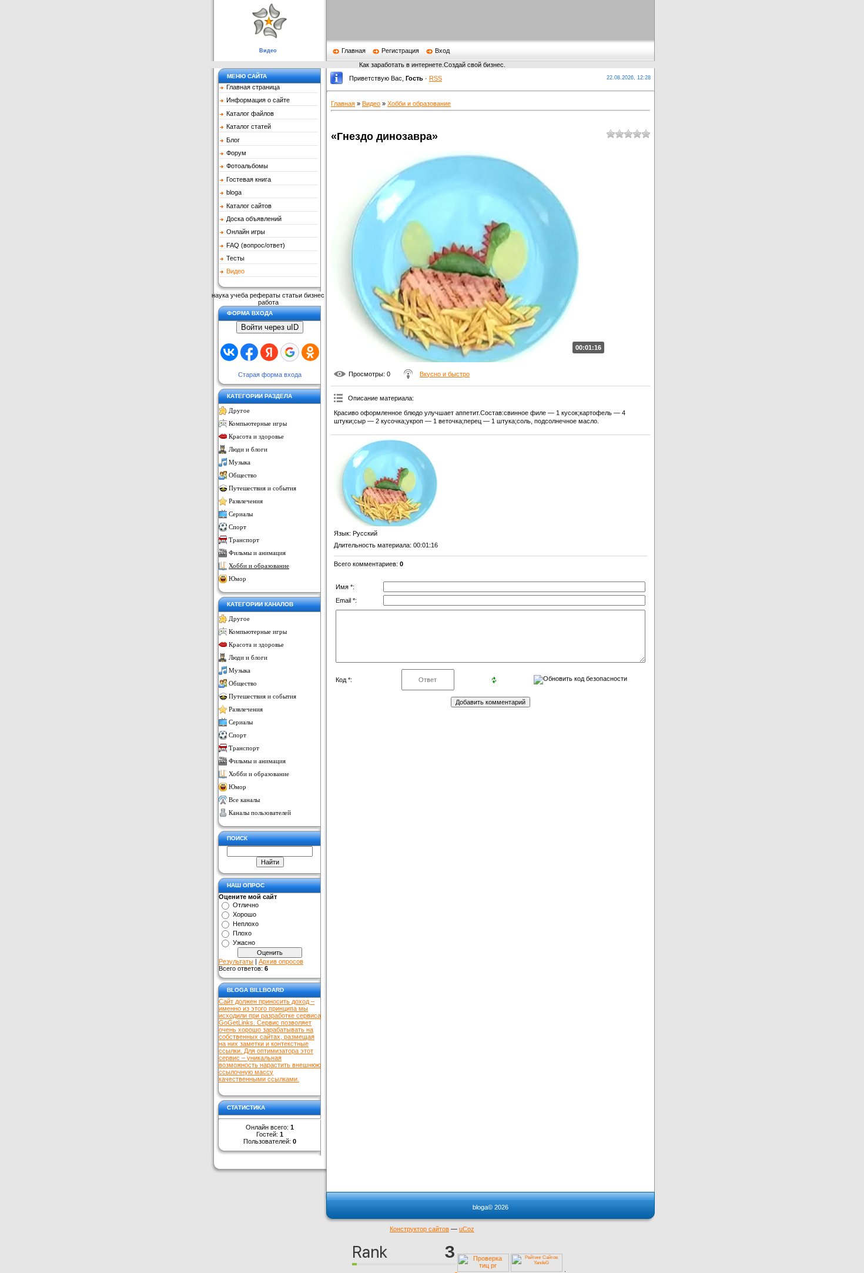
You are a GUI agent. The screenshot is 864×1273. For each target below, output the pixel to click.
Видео (371, 103)
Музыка (239, 462)
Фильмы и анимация (257, 553)
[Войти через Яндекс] (269, 352)
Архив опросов (281, 961)
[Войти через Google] (289, 352)
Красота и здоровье (256, 436)
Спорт (237, 527)
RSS (435, 78)
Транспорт (244, 540)
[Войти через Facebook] (249, 352)
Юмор (237, 579)
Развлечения (246, 501)
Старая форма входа (270, 374)
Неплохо (246, 923)
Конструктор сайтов (419, 1228)
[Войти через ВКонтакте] (229, 352)
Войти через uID (270, 327)
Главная (353, 50)
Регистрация (400, 50)
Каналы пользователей (260, 813)
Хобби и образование (259, 566)
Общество (243, 475)
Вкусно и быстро (445, 373)
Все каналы (244, 800)
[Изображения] (392, 482)
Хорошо (244, 914)
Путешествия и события (262, 488)
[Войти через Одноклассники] (310, 352)
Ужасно (244, 942)
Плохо (242, 933)
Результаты (236, 961)
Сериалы (241, 514)
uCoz (466, 1228)
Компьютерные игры (258, 423)
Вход (442, 50)
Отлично (246, 904)
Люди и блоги (248, 449)
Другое (239, 410)
